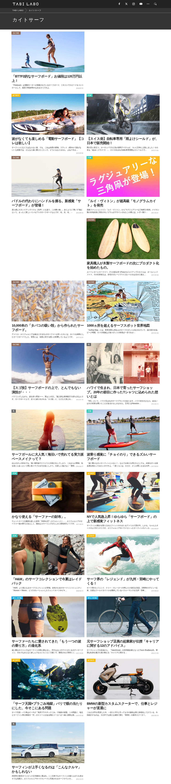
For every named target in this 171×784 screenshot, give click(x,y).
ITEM (89, 95)
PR (89, 345)
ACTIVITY (16, 95)
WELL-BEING (17, 598)
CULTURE (16, 33)
